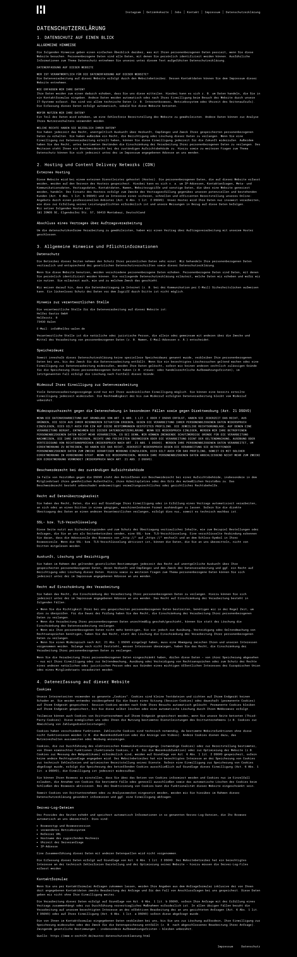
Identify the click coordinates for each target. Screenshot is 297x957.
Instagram (133, 12)
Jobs (177, 12)
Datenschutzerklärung (243, 12)
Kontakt (193, 12)
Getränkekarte (157, 12)
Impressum (212, 12)
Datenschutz (250, 946)
